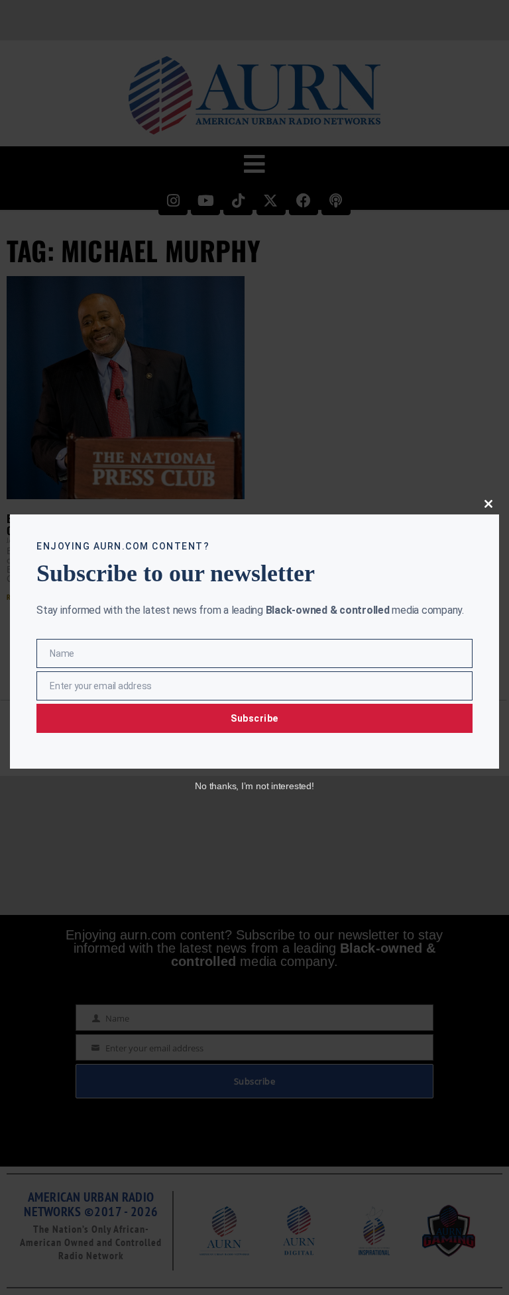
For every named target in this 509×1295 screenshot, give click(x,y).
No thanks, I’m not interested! (254, 786)
